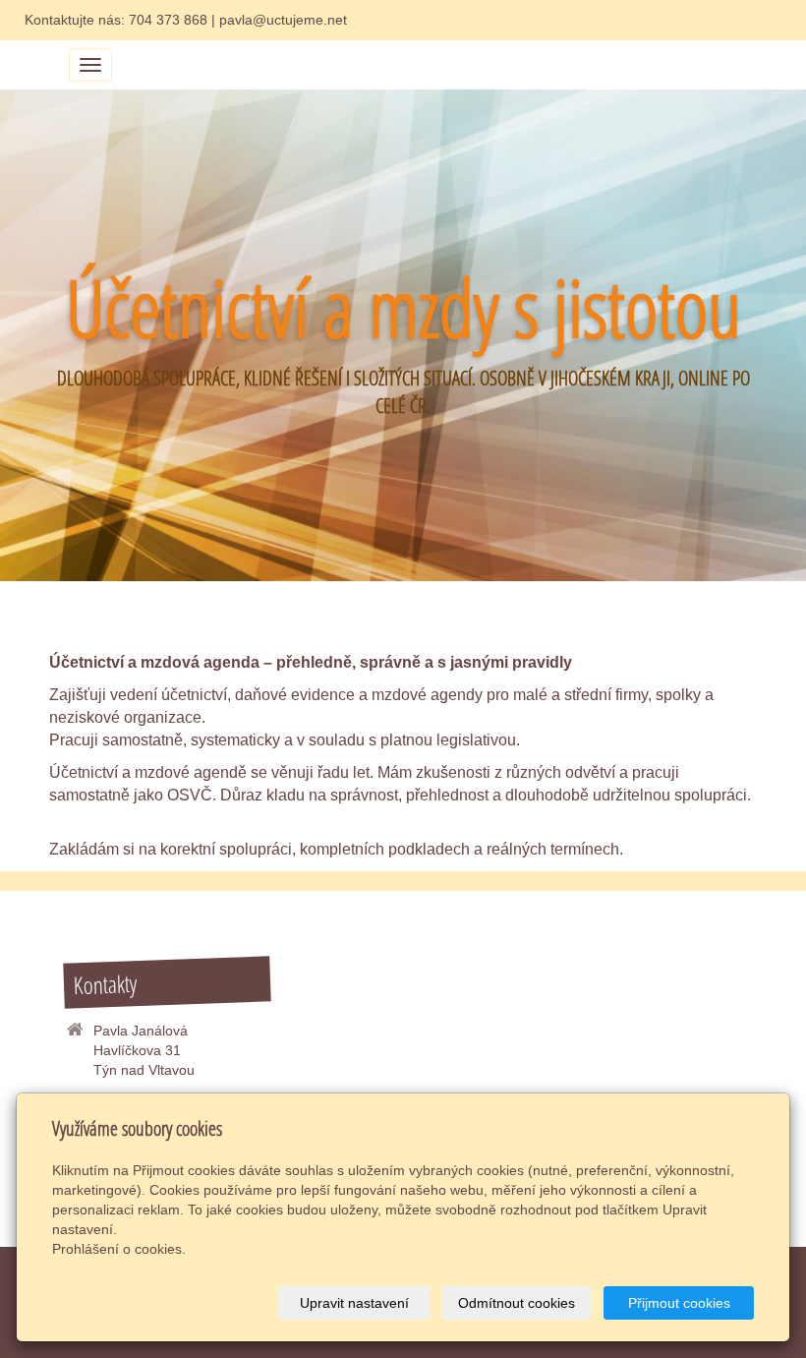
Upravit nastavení (354, 1303)
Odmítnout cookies (516, 1303)
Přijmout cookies (679, 1303)
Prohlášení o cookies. (119, 1249)
